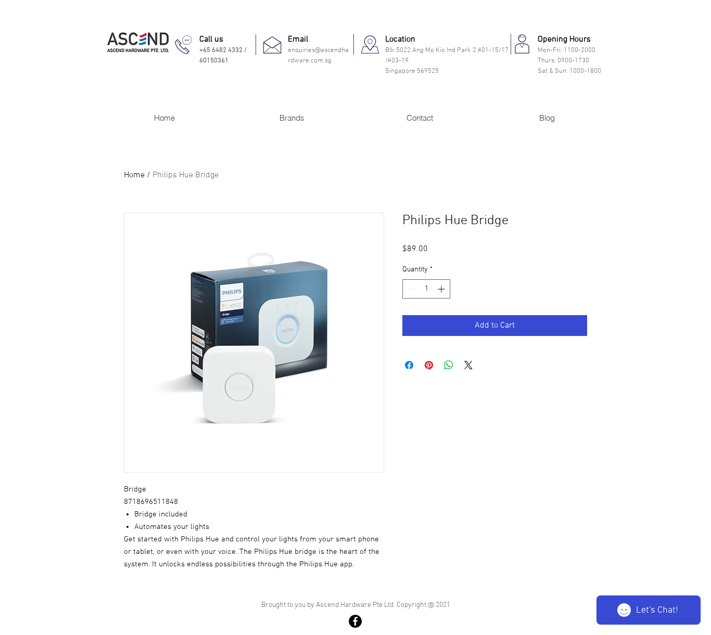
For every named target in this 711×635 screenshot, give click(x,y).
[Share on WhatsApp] (448, 365)
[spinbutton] (426, 289)
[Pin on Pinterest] (429, 365)
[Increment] (442, 289)
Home (134, 175)
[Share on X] (468, 365)
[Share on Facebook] (409, 365)
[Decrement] (410, 289)
